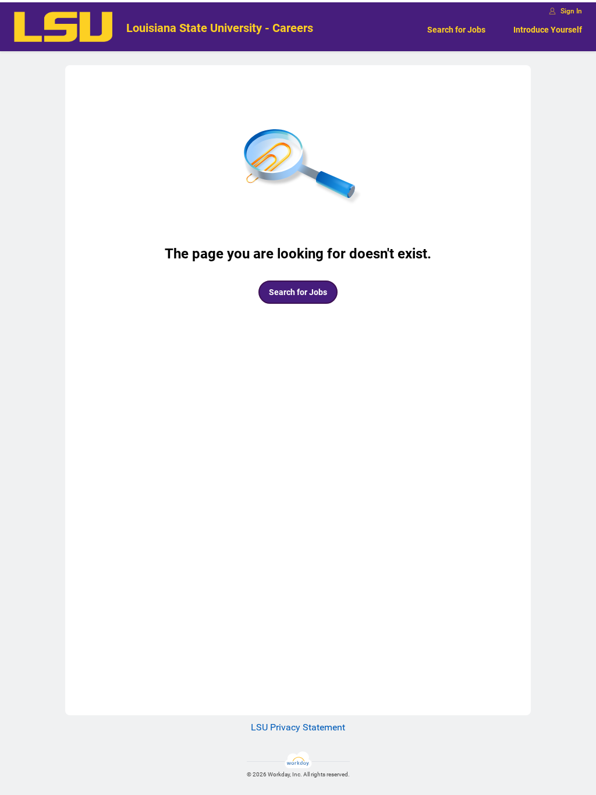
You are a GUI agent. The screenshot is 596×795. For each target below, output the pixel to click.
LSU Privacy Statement (298, 727)
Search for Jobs (456, 29)
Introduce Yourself (547, 29)
